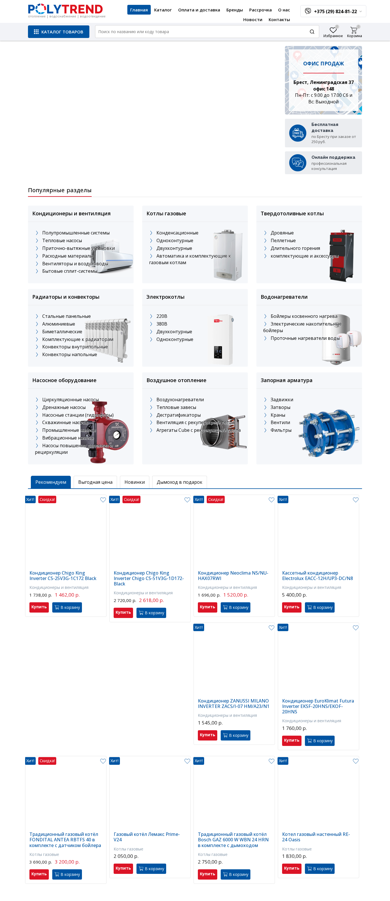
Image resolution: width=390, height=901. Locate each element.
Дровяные (282, 233)
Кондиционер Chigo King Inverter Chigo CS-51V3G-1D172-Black (149, 578)
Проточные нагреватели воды (305, 338)
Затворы (280, 407)
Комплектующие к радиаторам (77, 339)
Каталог (163, 10)
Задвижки (282, 399)
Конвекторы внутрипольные (75, 347)
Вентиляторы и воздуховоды (75, 263)
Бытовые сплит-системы (69, 271)
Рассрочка (260, 10)
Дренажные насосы (64, 407)
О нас (284, 10)
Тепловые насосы (62, 240)
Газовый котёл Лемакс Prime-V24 (147, 837)
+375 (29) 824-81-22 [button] (336, 11)
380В (161, 324)
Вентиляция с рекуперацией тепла (195, 422)
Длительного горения (295, 248)
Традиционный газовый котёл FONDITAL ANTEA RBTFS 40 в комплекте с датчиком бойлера (65, 840)
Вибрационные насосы (68, 438)
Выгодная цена (95, 482)
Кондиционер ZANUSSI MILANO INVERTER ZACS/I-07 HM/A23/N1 (234, 703)
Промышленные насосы (69, 430)
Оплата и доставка (199, 10)
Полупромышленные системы (76, 233)
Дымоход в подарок (179, 482)
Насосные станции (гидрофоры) (78, 415)
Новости (252, 19)
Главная (139, 10)
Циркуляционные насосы (70, 399)
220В (161, 316)
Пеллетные (283, 240)
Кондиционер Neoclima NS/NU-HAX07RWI (233, 575)
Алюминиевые (58, 324)
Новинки (134, 482)
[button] (58, 31)
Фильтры (281, 430)
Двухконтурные (174, 248)
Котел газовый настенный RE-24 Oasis (316, 837)
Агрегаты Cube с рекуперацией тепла (198, 430)
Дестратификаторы (178, 415)
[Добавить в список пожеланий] (102, 500)
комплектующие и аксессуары (305, 256)
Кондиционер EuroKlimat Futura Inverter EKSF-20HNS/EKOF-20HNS (318, 706)
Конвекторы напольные (69, 354)
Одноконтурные (174, 240)
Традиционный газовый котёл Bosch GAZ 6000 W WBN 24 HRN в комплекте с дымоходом (233, 840)
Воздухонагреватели (180, 399)
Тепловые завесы (176, 407)
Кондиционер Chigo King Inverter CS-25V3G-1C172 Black (63, 575)
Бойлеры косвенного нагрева (304, 316)
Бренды (234, 10)
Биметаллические (62, 331)
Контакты (279, 19)
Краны (278, 415)
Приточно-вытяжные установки (78, 248)
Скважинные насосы (65, 422)
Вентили (280, 422)
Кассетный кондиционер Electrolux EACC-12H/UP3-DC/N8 (317, 575)
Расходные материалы (67, 256)
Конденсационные (177, 233)
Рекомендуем (50, 482)
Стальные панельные (66, 316)
